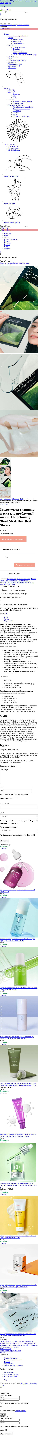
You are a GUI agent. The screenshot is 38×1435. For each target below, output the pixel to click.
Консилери (17, 111)
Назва (2, 787)
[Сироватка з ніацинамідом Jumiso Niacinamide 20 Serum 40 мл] (17, 888)
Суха (24, 821)
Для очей (11, 92)
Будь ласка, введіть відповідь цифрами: (14, 794)
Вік (2, 813)
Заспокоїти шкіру (10, 582)
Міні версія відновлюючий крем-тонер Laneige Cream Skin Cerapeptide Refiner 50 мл (17, 1037)
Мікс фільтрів (13, 146)
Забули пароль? (20, 1411)
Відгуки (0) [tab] (8, 621)
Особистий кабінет (11, 1374)
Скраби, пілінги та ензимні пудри (25, 55)
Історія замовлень (10, 1376)
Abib (21, 499)
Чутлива (3, 823)
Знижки (7, 241)
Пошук (2, 12)
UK (5, 6)
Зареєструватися (6, 1434)
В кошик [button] (3, 848)
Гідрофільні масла (19, 47)
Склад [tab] (6, 619)
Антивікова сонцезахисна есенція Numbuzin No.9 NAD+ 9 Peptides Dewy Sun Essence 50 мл (18, 1135)
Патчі (10, 58)
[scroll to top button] (1, 1387)
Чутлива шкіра (23, 581)
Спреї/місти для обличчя (17, 60)
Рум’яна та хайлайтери (21, 116)
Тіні (14, 96)
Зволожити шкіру (22, 582)
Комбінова (16, 821)
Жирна (32, 821)
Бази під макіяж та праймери (23, 107)
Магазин (15, 499)
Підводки (16, 94)
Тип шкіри (5, 821)
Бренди (7, 235)
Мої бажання (9, 1373)
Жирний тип (11, 579)
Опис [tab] (6, 617)
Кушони (16, 112)
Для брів (11, 90)
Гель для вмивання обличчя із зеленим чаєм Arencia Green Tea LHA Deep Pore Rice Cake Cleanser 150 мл (18, 1084)
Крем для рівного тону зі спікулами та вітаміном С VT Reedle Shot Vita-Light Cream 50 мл (18, 1286)
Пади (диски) (13, 56)
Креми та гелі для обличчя (17, 36)
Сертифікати (8, 1364)
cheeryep (7, 248)
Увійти (3, 1414)
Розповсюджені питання (13, 1360)
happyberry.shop (5, 499)
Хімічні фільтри (14, 150)
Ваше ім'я (4, 803)
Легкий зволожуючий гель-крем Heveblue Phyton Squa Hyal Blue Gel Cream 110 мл (17, 940)
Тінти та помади (18, 103)
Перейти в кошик (6, 25)
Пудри (15, 114)
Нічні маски (17, 41)
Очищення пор (18, 51)
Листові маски (18, 40)
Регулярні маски (18, 43)
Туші (14, 97)
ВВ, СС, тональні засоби (21, 109)
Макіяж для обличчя (15, 105)
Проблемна (14, 823)
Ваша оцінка (5, 766)
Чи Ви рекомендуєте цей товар (12, 835)
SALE (6, 237)
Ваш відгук (4, 770)
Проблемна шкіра (11, 581)
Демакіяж (16, 49)
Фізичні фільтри (14, 148)
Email (2, 791)
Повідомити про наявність (24, 565)
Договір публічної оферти (13, 1365)
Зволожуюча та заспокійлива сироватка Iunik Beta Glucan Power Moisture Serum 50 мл (18, 1335)
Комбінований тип (23, 579)
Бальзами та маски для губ (22, 101)
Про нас (7, 245)
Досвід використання (9, 827)
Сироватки (12, 62)
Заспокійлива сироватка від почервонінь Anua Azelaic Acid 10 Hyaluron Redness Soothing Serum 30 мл (18, 1185)
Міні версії (12, 68)
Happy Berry (25, 1383)
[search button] (26, 12)
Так (28, 835)
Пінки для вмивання (20, 53)
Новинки (7, 233)
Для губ (11, 99)
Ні (34, 835)
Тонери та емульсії (15, 64)
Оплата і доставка (10, 239)
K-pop (6, 247)
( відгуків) (4, 504)
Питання (7, 243)
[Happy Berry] (5, 10)
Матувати (11, 584)
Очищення (12, 45)
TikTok (2, 1352)
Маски (10, 38)
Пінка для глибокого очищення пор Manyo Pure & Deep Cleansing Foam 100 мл (18, 1237)
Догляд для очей (14, 66)
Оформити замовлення (21, 25)
